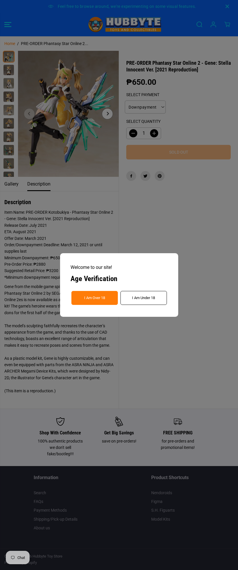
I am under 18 (143, 298)
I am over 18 (94, 298)
